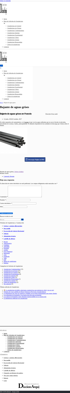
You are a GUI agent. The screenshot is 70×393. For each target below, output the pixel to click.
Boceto (6, 242)
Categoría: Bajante (9, 176)
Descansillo (7, 228)
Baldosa (6, 263)
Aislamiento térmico (10, 236)
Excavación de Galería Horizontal (14, 231)
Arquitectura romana (13, 40)
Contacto (6, 47)
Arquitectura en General (14, 26)
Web (1, 206)
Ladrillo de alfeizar (9, 238)
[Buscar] (22, 219)
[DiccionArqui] (5, 14)
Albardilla (6, 246)
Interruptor (7, 253)
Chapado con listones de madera (13, 373)
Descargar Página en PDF (36, 159)
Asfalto (6, 250)
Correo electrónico (6, 203)
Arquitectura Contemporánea (15, 30)
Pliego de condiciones (10, 261)
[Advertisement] (35, 166)
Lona (5, 380)
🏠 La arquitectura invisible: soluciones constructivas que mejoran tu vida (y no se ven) (29, 290)
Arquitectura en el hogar (14, 28)
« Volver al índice (18, 171)
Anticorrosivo (8, 243)
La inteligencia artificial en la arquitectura (15, 298)
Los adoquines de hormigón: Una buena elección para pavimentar (22, 295)
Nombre (3, 200)
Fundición (6, 256)
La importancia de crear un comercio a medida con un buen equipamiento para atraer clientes (30, 293)
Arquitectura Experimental (15, 35)
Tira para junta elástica (11, 375)
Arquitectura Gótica (13, 37)
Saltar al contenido (5, 1)
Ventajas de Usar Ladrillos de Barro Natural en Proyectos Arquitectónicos (25, 292)
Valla (5, 258)
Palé (5, 260)
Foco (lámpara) (8, 251)
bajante (27, 122)
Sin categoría (7, 284)
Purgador (6, 248)
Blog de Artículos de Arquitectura (14, 335)
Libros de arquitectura (13, 44)
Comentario (4, 197)
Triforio (6, 233)
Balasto (6, 378)
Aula (5, 255)
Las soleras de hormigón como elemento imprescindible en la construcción (25, 296)
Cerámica (6, 245)
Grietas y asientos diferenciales (13, 226)
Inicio (5, 19)
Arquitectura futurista (13, 33)
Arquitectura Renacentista (14, 42)
